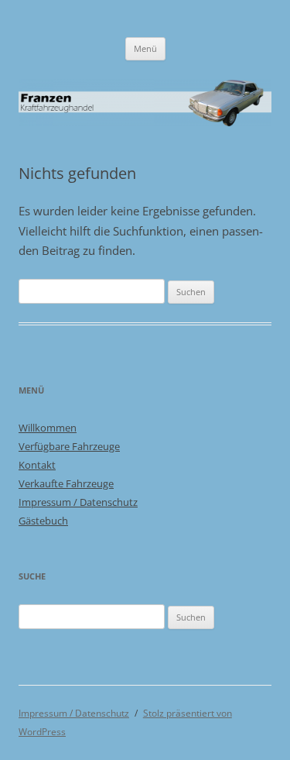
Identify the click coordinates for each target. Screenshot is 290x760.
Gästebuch (43, 521)
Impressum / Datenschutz (78, 502)
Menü (145, 48)
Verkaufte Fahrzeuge (66, 483)
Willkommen (48, 428)
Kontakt (37, 465)
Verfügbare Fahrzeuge (69, 446)
